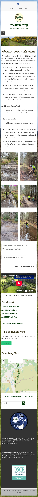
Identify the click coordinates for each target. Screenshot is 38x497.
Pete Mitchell (8, 246)
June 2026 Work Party (9, 310)
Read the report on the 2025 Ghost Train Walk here (17, 439)
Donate (6, 343)
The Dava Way (19, 25)
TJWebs (19, 492)
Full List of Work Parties (12, 323)
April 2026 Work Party (9, 317)
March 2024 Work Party (24, 266)
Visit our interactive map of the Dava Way (19, 396)
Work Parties (17, 249)
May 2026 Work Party (9, 313)
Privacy (27, 9)
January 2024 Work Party (13, 257)
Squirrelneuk (9, 249)
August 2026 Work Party (10, 307)
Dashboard (13, 9)
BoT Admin (21, 9)
